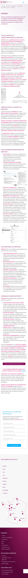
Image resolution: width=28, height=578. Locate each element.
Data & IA (4, 555)
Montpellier (5, 490)
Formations (4, 539)
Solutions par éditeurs (7, 537)
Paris (4, 469)
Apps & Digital (5, 563)
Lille (3, 472)
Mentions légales (6, 549)
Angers (4, 484)
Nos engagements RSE (7, 572)
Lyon (4, 475)
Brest (4, 487)
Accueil (3, 535)
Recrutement (5, 545)
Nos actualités (5, 574)
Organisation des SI (6, 557)
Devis (3, 541)
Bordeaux (5, 478)
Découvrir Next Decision (7, 570)
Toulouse (5, 493)
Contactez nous (6, 547)
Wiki (2, 543)
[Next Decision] (7, 2)
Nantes (4, 466)
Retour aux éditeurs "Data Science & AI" (14, 364)
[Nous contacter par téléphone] (23, 2)
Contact (23, 371)
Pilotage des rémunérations (8, 561)
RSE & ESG (4, 559)
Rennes (5, 481)
